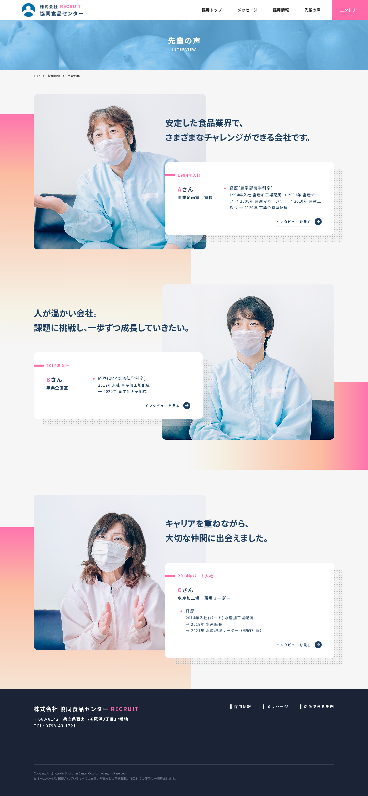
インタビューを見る (293, 221)
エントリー (350, 10)
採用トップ (212, 10)
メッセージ (247, 10)
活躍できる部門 (319, 706)
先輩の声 (312, 10)
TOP (37, 76)
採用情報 (281, 10)
